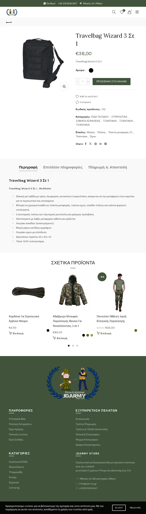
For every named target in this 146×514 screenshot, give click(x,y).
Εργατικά (14, 482)
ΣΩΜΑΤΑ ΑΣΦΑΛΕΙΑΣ (88, 120)
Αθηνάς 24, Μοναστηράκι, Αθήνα (98, 478)
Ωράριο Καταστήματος (88, 444)
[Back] (9, 22)
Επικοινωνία (82, 418)
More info (135, 507)
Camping (14, 487)
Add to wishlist (89, 96)
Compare (85, 102)
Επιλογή (18, 333)
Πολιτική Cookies (18, 434)
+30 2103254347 (67, 3)
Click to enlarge (64, 86)
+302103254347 (88, 488)
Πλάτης (101, 132)
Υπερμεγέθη (15, 472)
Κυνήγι (12, 477)
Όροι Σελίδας (16, 439)
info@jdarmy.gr (88, 483)
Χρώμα (80, 70)
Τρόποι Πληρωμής (86, 424)
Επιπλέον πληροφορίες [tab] (63, 167)
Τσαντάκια (81, 136)
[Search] (114, 12)
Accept (119, 508)
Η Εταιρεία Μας (17, 418)
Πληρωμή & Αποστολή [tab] (107, 167)
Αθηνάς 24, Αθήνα (93, 3)
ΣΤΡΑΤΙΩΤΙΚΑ (119, 116)
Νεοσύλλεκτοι (16, 466)
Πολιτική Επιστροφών (88, 434)
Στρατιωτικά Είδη (18, 461)
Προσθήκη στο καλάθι (111, 81)
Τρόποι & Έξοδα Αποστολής (92, 429)
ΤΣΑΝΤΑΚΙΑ (110, 120)
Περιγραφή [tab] (28, 167)
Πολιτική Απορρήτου (20, 424)
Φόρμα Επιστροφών (87, 439)
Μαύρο (91, 132)
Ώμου (93, 136)
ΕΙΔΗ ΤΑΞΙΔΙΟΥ (100, 116)
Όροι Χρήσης (16, 429)
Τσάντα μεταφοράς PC (120, 132)
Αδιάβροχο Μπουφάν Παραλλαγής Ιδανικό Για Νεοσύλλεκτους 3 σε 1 (67, 321)
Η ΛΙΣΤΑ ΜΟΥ (123, 10)
